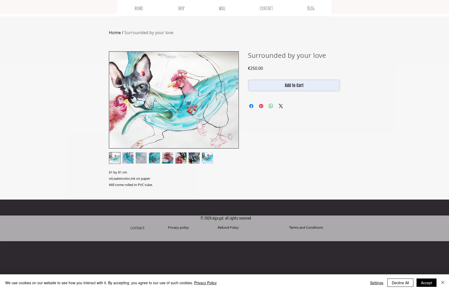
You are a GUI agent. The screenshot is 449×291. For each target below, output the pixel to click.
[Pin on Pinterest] (261, 106)
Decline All (400, 282)
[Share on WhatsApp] (271, 106)
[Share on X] (281, 106)
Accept (426, 282)
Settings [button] (376, 282)
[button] (306, 227)
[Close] (443, 282)
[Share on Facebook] (251, 106)
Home (115, 32)
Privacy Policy (205, 282)
